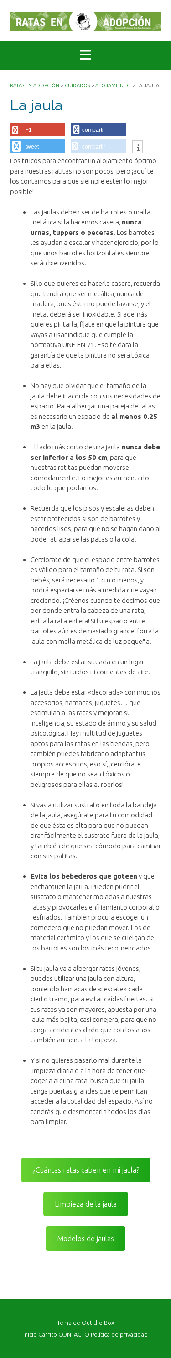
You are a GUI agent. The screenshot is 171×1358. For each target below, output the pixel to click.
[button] (85, 55)
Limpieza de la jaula (86, 1204)
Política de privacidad (119, 1335)
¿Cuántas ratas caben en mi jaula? (85, 1170)
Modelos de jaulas (85, 1238)
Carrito (47, 1335)
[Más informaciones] (137, 147)
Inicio (30, 1335)
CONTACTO (73, 1335)
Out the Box (98, 1322)
